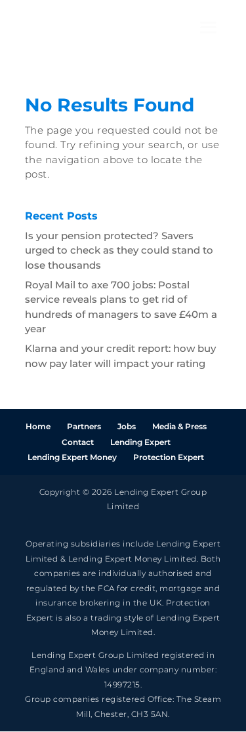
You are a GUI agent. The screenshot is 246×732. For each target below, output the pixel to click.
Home (38, 426)
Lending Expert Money (72, 457)
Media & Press (179, 426)
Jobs (126, 426)
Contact (78, 442)
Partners (84, 426)
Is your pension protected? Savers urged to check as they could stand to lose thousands (119, 250)
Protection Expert (168, 457)
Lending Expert (140, 442)
